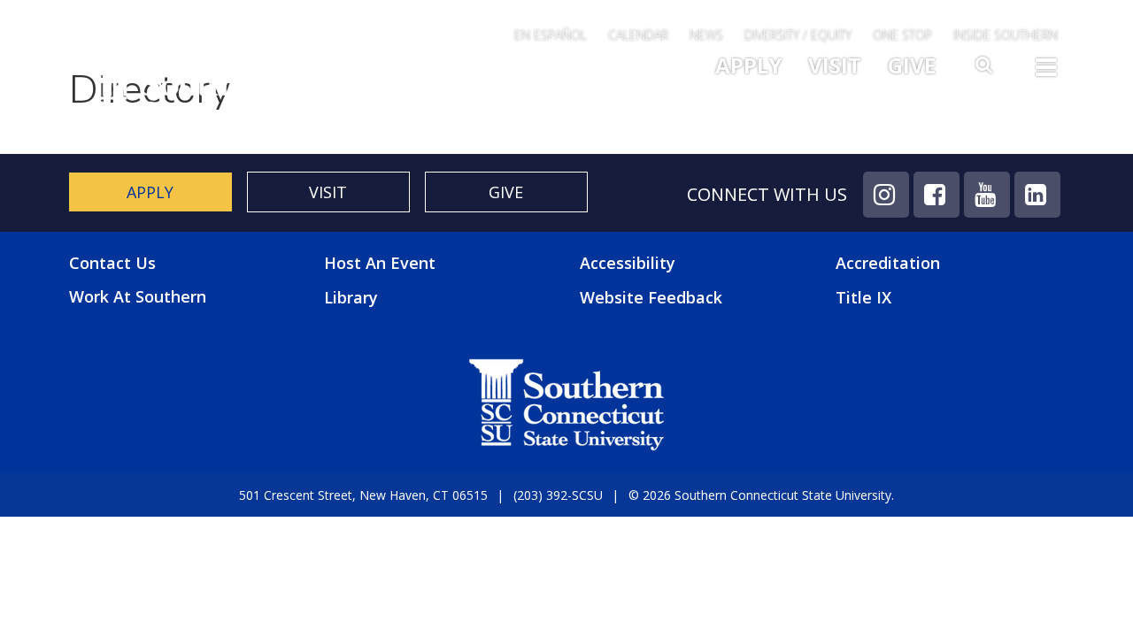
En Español (550, 35)
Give (912, 65)
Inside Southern (1005, 35)
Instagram (886, 195)
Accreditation (888, 262)
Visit (834, 65)
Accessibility (627, 262)
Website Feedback (651, 297)
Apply (748, 65)
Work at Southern (137, 297)
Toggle (1046, 72)
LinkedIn (1037, 195)
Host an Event (379, 262)
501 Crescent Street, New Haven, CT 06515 (363, 495)
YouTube (987, 195)
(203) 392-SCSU (558, 495)
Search (985, 70)
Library (351, 297)
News (706, 35)
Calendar (638, 35)
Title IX (863, 297)
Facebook (936, 195)
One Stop (902, 35)
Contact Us (112, 263)
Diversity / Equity (798, 35)
